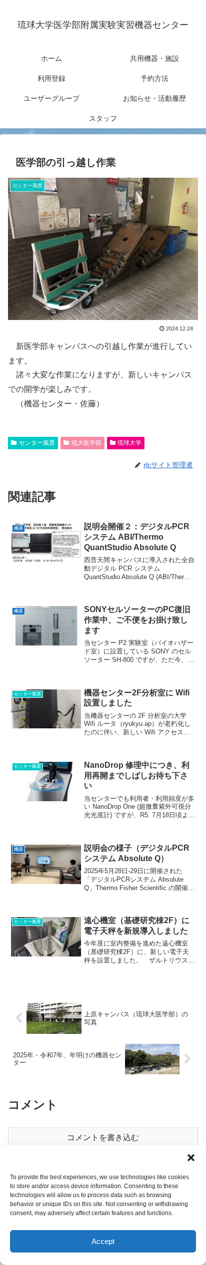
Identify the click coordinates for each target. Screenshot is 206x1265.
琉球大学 (130, 442)
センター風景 (37, 442)
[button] (191, 1158)
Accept (103, 1241)
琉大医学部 (87, 442)
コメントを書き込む (103, 1137)
